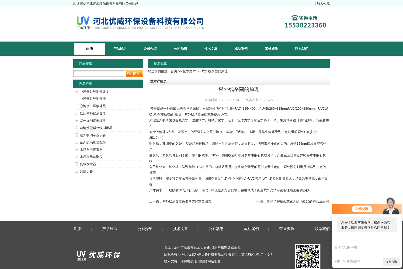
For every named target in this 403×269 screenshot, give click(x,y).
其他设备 (86, 171)
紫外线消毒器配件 (93, 142)
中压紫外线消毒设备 (94, 92)
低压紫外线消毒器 (93, 113)
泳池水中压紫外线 (93, 106)
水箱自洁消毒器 (91, 149)
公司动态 (180, 48)
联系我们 (301, 48)
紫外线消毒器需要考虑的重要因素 (186, 201)
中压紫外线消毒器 (93, 99)
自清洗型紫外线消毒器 (96, 128)
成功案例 (241, 48)
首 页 (77, 229)
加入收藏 (323, 3)
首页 (174, 71)
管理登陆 (201, 261)
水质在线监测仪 (91, 157)
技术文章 (210, 48)
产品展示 (119, 48)
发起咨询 (391, 261)
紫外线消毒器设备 (93, 135)
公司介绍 (150, 48)
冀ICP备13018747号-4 (256, 254)
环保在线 (187, 261)
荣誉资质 (271, 48)
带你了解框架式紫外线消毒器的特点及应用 (298, 201)
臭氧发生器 (88, 164)
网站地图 (214, 261)
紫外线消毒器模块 (93, 120)
